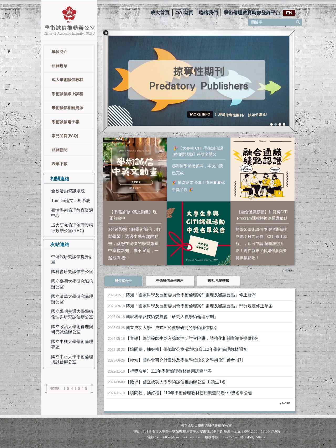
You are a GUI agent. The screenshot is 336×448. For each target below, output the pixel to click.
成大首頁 (160, 12)
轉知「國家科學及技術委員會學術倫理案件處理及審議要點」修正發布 (191, 295)
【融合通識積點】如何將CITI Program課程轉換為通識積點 (262, 215)
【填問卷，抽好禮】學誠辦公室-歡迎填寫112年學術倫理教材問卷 (186, 349)
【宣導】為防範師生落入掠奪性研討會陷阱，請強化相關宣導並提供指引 (193, 338)
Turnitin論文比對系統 (70, 200)
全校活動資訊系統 (68, 191)
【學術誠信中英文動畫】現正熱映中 (133, 215)
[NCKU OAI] (69, 21)
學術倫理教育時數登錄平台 (252, 12)
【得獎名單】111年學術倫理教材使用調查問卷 (169, 371)
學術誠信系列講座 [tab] (169, 280)
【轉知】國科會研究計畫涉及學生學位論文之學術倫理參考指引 (184, 360)
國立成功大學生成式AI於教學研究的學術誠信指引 (172, 327)
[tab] (271, 124)
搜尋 (298, 22)
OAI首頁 (184, 12)
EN (289, 12)
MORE (286, 403)
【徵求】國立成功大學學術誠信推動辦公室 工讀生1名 (176, 382)
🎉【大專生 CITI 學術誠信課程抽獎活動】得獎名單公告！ (198, 151)
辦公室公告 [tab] (123, 281)
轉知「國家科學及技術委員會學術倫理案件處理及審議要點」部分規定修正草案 (199, 306)
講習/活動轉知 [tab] (218, 280)
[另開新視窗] (198, 79)
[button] (105, 32)
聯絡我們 (208, 12)
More (289, 270)
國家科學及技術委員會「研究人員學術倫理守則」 (172, 316)
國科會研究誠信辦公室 (72, 271)
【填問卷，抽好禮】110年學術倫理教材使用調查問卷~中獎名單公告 (189, 393)
